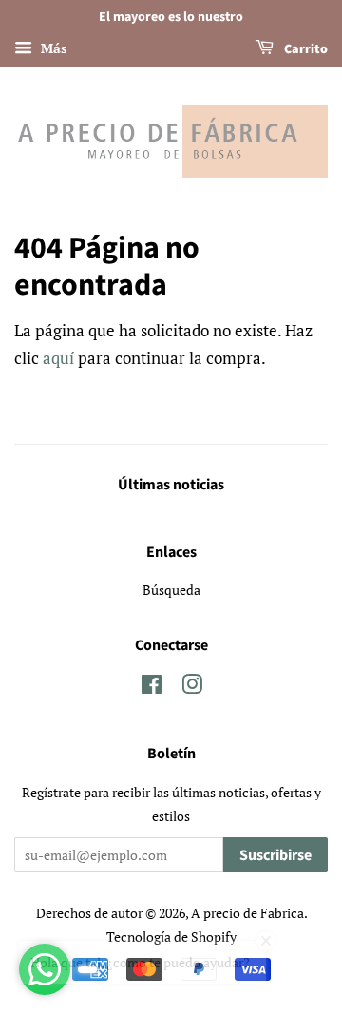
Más (51, 48)
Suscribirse (275, 855)
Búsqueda (171, 590)
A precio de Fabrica (247, 913)
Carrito (304, 49)
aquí (58, 358)
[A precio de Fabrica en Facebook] (151, 688)
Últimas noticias (171, 484)
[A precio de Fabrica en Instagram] (191, 688)
